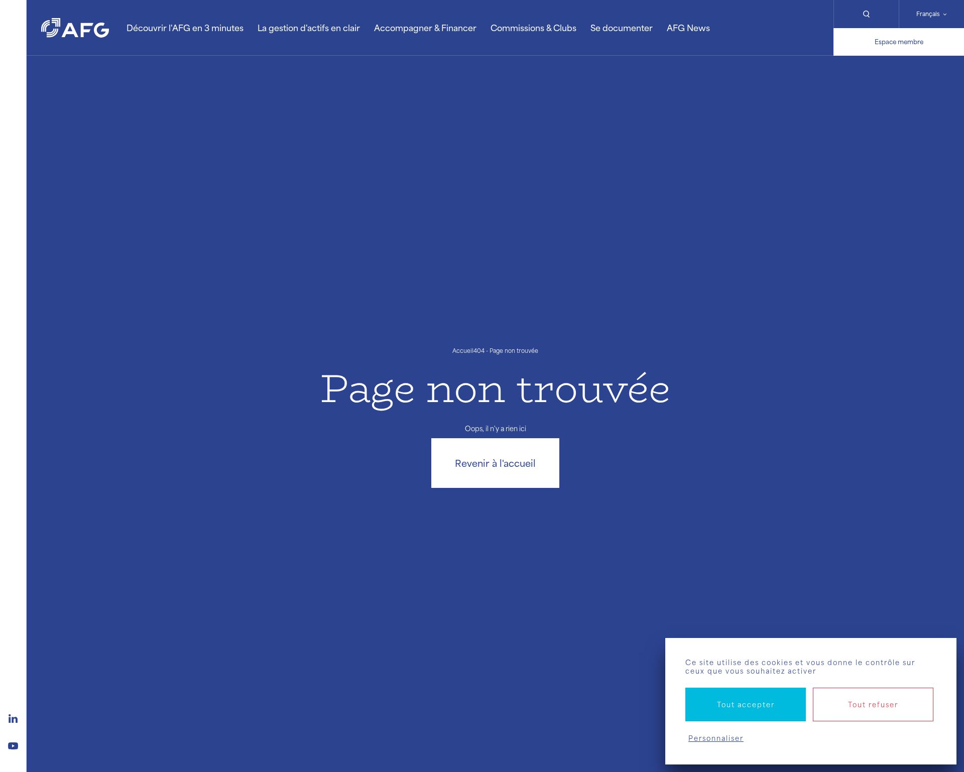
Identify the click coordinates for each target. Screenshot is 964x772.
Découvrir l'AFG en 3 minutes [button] (185, 27)
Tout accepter (746, 704)
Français (928, 14)
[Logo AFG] (75, 28)
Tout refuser (873, 704)
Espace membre (899, 42)
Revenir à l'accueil (495, 463)
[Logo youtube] (13, 744)
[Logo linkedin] (13, 717)
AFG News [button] (688, 27)
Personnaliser (716, 738)
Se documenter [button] (621, 27)
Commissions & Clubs (533, 27)
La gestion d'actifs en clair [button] (309, 27)
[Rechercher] (866, 14)
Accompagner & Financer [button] (425, 27)
